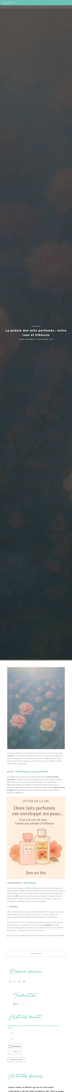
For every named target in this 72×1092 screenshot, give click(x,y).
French (17, 1004)
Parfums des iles (30, 883)
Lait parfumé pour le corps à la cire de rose (31, 772)
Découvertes (36, 326)
